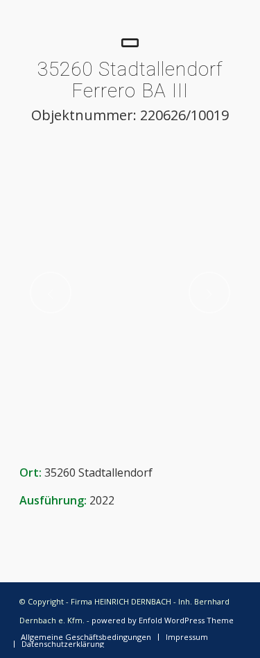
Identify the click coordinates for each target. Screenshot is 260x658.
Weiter (209, 292)
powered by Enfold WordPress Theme (163, 620)
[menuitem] (86, 637)
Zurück (50, 292)
